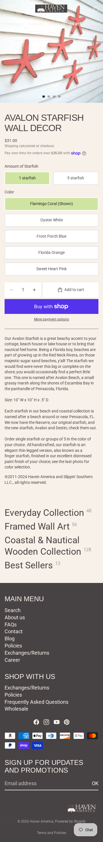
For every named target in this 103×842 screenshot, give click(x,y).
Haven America (42, 821)
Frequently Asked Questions (36, 702)
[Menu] (6, 8)
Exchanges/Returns (27, 652)
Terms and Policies (51, 833)
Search (13, 610)
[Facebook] (36, 722)
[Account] (83, 8)
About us (15, 617)
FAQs (11, 624)
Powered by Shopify (70, 821)
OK (95, 783)
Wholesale (16, 709)
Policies (13, 646)
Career (12, 660)
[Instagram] (46, 722)
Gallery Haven (81, 24)
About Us (57, 24)
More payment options (51, 319)
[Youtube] (56, 722)
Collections (14, 24)
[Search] (19, 8)
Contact (14, 631)
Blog (10, 638)
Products (36, 24)
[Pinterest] (66, 722)
